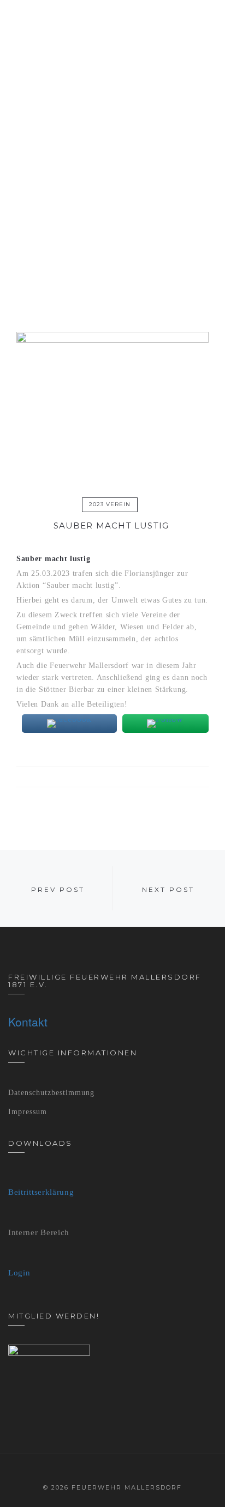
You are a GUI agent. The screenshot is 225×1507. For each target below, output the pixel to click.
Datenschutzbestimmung (51, 1093)
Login (19, 1272)
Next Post (168, 889)
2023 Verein (110, 504)
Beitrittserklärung (41, 1192)
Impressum (27, 1112)
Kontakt (28, 1021)
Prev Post (58, 889)
